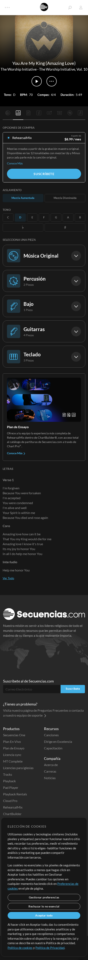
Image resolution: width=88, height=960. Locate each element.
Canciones (51, 735)
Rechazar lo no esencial (43, 906)
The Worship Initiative (19, 69)
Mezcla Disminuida (65, 198)
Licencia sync (12, 755)
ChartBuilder (12, 814)
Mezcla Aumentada (22, 198)
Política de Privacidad (49, 948)
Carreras (50, 771)
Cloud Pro (10, 801)
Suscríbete (44, 174)
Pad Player (10, 787)
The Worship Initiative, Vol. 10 (63, 69)
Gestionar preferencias (44, 897)
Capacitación (53, 748)
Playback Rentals (15, 794)
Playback (9, 781)
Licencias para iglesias (18, 768)
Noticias (50, 778)
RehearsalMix (13, 807)
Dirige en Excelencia (58, 741)
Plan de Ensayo (13, 748)
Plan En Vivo (12, 741)
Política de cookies (20, 948)
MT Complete (13, 761)
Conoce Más (15, 163)
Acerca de (51, 765)
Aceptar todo (44, 915)
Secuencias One (14, 735)
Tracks (7, 774)
